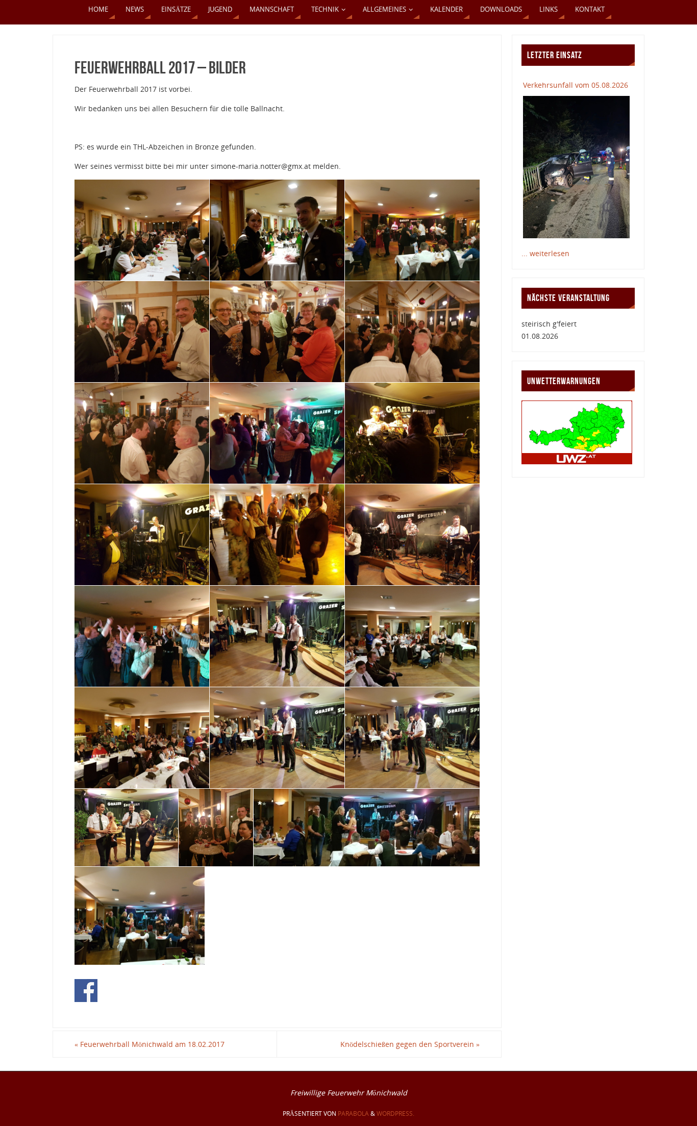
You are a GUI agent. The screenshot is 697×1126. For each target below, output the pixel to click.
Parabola (353, 1113)
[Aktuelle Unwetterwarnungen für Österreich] (576, 461)
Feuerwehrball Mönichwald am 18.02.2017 (149, 1044)
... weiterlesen (545, 253)
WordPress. (395, 1113)
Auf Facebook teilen (85, 990)
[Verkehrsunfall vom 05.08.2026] (576, 167)
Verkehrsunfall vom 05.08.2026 (575, 85)
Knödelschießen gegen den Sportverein (410, 1044)
